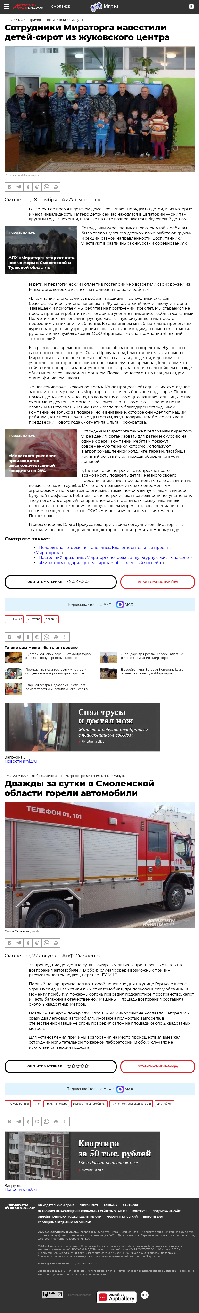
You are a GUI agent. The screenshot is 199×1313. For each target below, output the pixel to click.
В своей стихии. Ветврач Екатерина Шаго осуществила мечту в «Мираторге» (152, 671)
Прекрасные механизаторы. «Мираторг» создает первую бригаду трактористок (55, 671)
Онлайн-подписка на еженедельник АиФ (69, 1216)
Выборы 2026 (153, 1216)
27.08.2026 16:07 (16, 776)
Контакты (139, 1211)
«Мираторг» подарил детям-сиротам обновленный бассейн (100, 562)
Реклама (110, 1205)
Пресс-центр (89, 1205)
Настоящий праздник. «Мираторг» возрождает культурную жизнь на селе (114, 557)
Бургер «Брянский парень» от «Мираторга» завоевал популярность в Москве (58, 656)
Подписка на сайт (166, 1211)
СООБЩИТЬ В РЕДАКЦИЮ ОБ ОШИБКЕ (64, 1222)
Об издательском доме (56, 1205)
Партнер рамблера (79, 1294)
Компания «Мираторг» (22, 175)
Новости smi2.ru (21, 761)
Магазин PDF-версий (122, 1216)
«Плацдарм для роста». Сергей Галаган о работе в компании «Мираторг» (152, 656)
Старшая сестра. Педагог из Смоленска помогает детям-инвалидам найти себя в (56, 687)
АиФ (35, 931)
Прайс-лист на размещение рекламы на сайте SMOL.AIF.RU (82, 1211)
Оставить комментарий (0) (158, 581)
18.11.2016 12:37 (15, 20)
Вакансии (130, 1205)
